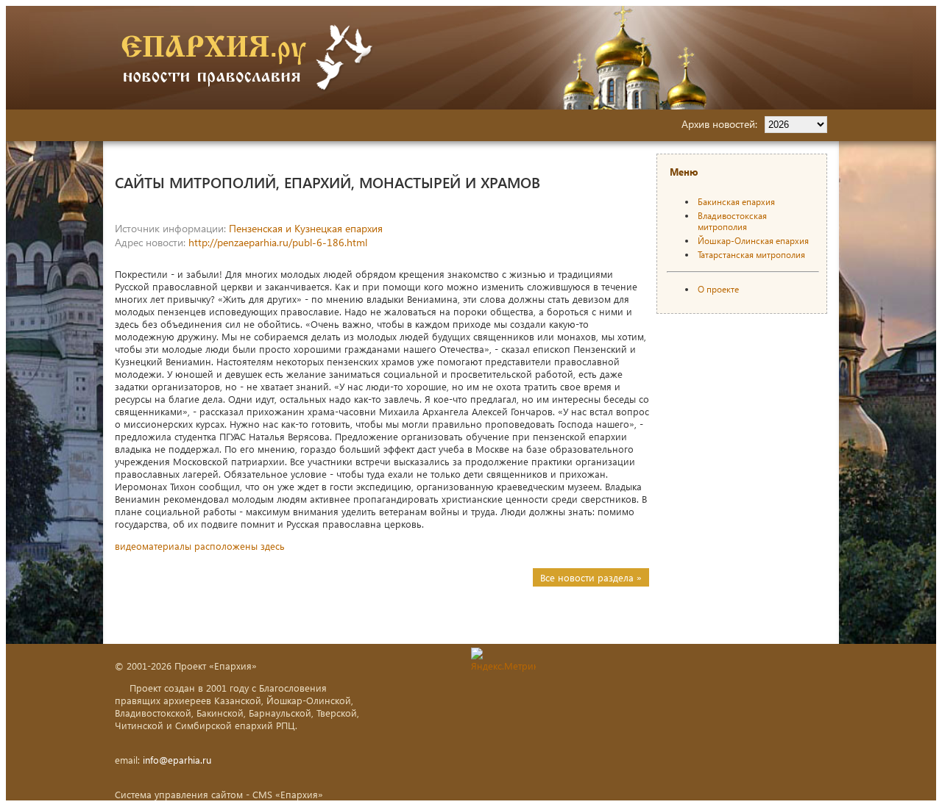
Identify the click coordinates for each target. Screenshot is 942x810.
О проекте (718, 289)
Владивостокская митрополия (732, 221)
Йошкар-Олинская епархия (753, 240)
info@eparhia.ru (177, 759)
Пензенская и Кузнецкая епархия (306, 228)
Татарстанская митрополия (751, 254)
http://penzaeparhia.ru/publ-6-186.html (277, 242)
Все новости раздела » (591, 577)
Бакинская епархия (736, 201)
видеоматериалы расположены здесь (200, 546)
